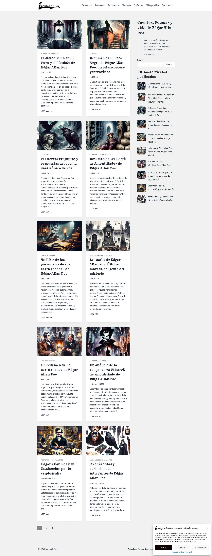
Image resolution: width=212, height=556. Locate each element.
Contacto (167, 5)
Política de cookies (146, 549)
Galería (138, 5)
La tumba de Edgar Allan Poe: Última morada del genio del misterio (160, 151)
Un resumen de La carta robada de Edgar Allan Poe (59, 369)
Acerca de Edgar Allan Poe (101, 255)
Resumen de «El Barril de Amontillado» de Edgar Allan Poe (108, 163)
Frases (126, 5)
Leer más (46, 111)
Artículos (113, 5)
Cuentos (86, 5)
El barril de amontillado (100, 154)
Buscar (140, 60)
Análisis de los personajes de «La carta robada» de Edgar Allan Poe (160, 138)
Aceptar (164, 548)
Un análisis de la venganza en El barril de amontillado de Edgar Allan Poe (160, 176)
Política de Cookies (178, 552)
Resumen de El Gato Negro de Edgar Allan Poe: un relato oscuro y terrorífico (161, 98)
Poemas (100, 5)
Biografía (152, 5)
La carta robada (48, 255)
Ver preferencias (200, 548)
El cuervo (94, 54)
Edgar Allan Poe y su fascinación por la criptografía (57, 468)
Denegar (182, 548)
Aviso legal (188, 552)
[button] (207, 528)
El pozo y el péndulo (49, 54)
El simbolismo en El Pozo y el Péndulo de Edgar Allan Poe (58, 62)
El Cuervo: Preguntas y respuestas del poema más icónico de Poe (59, 163)
